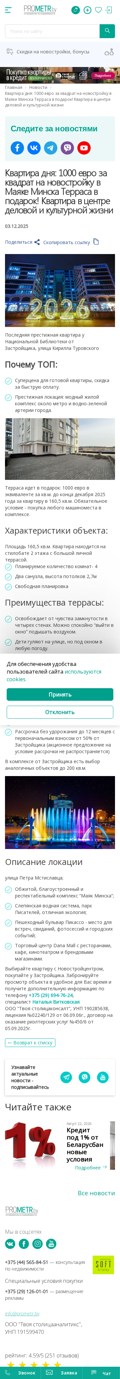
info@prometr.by (22, 1313)
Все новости (96, 1193)
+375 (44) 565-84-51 (45, 1265)
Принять (60, 694)
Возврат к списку (32, 1042)
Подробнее (88, 1167)
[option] (60, 1146)
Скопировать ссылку (67, 242)
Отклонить (60, 712)
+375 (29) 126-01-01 (44, 1294)
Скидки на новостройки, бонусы (53, 51)
